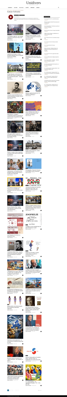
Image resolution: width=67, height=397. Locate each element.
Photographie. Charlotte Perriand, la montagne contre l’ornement (33, 170)
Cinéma (8, 169)
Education (9, 112)
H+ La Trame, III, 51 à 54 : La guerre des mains (51, 53)
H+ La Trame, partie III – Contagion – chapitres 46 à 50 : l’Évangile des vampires (51, 60)
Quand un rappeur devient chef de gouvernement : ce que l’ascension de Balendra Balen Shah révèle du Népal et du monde (33, 207)
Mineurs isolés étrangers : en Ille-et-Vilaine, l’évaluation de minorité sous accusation (33, 37)
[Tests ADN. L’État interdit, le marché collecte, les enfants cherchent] (33, 126)
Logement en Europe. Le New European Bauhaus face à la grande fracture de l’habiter (15, 55)
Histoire (9, 287)
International (27, 91)
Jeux (8, 304)
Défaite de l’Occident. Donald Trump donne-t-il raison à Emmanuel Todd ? (32, 254)
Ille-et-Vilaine (27, 33)
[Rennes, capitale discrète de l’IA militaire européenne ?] (33, 87)
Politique (27, 71)
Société (27, 7)
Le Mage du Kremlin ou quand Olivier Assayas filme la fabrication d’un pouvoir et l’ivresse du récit (33, 271)
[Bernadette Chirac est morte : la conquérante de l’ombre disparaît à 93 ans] (33, 49)
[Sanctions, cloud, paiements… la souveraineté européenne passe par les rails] (15, 327)
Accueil (8, 10)
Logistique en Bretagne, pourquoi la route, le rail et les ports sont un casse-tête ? (33, 291)
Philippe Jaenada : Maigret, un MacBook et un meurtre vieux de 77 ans (51, 34)
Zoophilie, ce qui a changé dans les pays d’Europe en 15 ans (33, 227)
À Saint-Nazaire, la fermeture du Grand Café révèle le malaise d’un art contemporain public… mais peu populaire (15, 76)
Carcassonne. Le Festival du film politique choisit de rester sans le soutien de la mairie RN (14, 172)
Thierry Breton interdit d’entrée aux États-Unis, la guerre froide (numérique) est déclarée (15, 377)
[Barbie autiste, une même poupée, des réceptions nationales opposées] (15, 300)
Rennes (8, 150)
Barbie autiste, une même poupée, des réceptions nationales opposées (14, 307)
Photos (26, 168)
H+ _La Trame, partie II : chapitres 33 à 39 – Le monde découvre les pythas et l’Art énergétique (51, 73)
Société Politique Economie (11, 374)
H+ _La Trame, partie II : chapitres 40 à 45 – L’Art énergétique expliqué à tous (51, 69)
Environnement (9, 34)
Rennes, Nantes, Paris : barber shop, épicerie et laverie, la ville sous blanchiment (14, 208)
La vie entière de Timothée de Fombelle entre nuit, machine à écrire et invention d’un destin (32, 329)
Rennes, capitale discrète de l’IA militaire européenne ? (33, 94)
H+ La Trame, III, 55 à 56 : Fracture (49, 45)
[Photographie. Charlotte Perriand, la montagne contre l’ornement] (33, 163)
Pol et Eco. (21, 7)
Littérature (9, 356)
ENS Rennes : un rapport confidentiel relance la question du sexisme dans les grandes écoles (15, 115)
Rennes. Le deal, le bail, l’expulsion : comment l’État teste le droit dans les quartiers (15, 153)
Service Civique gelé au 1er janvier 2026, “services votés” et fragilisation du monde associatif (33, 358)
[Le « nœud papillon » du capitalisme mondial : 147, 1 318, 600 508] (33, 372)
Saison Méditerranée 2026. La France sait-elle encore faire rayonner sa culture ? (32, 113)
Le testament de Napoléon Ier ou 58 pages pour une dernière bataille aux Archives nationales (15, 291)
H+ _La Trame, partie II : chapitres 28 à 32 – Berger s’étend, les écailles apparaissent (51, 77)
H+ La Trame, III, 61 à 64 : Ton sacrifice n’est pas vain (51, 38)
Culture (15, 7)
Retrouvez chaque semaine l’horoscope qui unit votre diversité (51, 22)
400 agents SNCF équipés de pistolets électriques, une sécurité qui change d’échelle (15, 135)
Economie (9, 338)
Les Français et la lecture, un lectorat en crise (13, 235)
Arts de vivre (27, 305)
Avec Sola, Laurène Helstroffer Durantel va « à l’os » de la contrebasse (51, 65)
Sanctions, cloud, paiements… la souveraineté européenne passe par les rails (15, 341)
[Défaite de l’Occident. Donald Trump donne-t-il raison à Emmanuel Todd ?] (33, 245)
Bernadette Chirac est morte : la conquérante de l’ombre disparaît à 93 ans (33, 57)
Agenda (37, 7)
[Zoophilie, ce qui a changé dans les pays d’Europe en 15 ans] (33, 219)
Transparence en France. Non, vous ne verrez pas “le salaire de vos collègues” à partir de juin (15, 272)
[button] (58, 7)
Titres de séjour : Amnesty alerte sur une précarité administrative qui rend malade (33, 74)
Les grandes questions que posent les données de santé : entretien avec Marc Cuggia (51, 81)
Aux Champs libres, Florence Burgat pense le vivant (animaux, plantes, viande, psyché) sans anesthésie (33, 309)
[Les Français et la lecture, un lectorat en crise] (15, 223)
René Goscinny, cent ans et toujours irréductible (51, 30)
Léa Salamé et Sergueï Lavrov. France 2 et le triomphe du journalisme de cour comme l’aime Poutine (15, 189)
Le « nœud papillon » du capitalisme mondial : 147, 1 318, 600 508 (33, 383)
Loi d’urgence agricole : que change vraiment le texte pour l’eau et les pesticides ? (15, 37)
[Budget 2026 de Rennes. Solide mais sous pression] (33, 144)
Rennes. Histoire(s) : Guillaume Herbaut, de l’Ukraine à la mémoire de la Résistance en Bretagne (51, 49)
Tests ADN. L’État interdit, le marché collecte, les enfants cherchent (32, 134)
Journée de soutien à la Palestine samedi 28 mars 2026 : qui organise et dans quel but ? (33, 188)
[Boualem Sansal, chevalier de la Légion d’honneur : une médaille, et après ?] (15, 351)
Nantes (8, 205)
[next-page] (18, 390)
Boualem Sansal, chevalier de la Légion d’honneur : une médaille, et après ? (15, 359)
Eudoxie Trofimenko (28, 39)
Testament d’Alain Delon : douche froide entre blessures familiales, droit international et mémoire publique (14, 253)
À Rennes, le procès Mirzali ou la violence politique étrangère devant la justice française (15, 96)
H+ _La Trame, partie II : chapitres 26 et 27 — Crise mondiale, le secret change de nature (51, 85)
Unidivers (10, 7)
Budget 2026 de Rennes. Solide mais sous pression (33, 151)
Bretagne (32, 7)
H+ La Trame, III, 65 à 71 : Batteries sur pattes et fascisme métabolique (51, 27)
